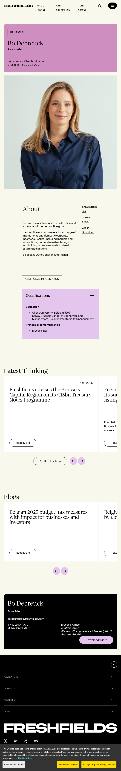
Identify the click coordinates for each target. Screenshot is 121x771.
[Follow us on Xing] (26, 741)
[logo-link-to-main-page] (18, 7)
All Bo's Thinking (50, 461)
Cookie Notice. (24, 758)
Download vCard (96, 640)
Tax (84, 211)
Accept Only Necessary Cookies (99, 764)
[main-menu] (112, 5)
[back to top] (114, 664)
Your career (82, 7)
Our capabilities (63, 7)
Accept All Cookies (68, 764)
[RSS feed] (36, 741)
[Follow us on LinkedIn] (16, 741)
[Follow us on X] (6, 741)
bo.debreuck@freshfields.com (27, 61)
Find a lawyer (41, 7)
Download (88, 232)
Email (85, 221)
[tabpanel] (60, 413)
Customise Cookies (13, 764)
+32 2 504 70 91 (30, 64)
